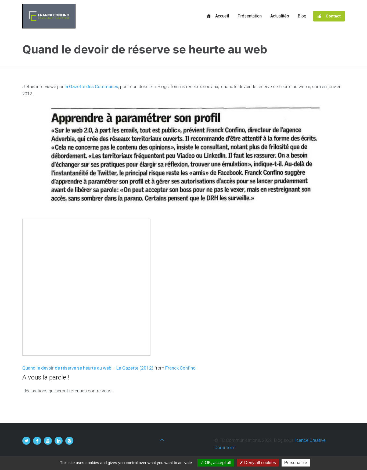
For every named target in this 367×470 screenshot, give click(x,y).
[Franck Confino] (48, 16)
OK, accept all (217, 462)
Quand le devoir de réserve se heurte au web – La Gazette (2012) (87, 368)
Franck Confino (180, 368)
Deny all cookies (259, 462)
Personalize (295, 462)
